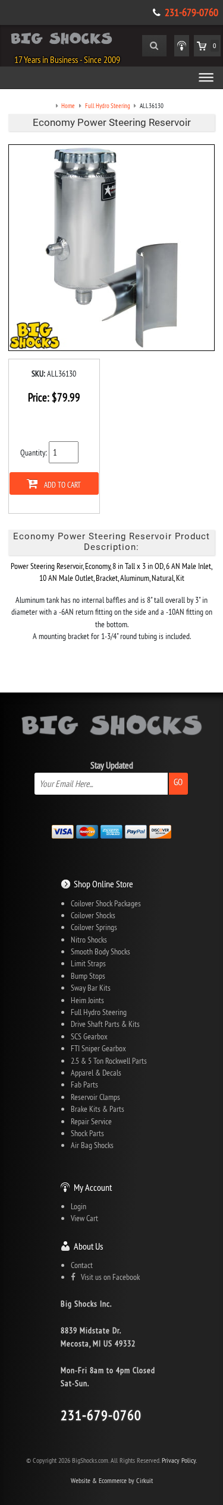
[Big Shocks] (62, 40)
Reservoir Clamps (95, 1097)
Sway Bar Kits (91, 987)
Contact (82, 1265)
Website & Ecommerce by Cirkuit (112, 1480)
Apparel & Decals (96, 1072)
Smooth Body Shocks (100, 951)
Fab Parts (84, 1084)
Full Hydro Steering (99, 1012)
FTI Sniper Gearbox (98, 1048)
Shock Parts (87, 1133)
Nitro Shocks (89, 939)
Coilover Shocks (93, 915)
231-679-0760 (191, 12)
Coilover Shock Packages (106, 903)
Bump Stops (88, 975)
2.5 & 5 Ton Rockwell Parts (109, 1060)
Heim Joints (87, 1000)
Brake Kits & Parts (97, 1109)
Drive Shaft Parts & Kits (105, 1024)
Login (78, 1206)
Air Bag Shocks (92, 1145)
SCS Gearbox (89, 1036)
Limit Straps (88, 963)
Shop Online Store (103, 884)
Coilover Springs (94, 927)
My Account (93, 1187)
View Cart (84, 1218)
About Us (88, 1246)
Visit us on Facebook (108, 1277)
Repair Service (91, 1121)
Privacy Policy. (179, 1460)
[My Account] (181, 45)
